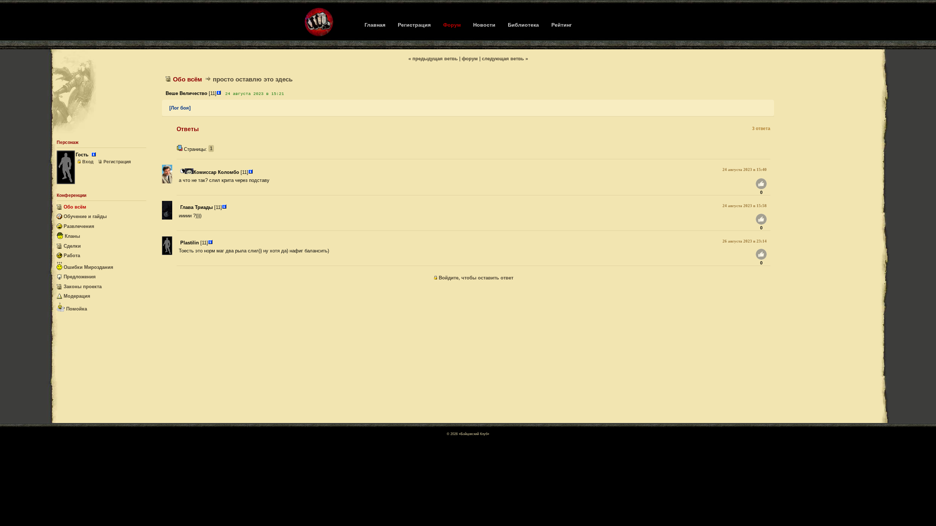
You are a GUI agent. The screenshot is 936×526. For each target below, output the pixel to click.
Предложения (79, 276)
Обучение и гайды (84, 216)
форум (470, 58)
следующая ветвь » (505, 58)
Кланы (71, 236)
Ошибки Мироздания (87, 267)
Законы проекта (82, 286)
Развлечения (78, 226)
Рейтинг (561, 25)
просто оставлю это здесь (252, 79)
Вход (88, 161)
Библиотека (523, 25)
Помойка (76, 309)
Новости (484, 25)
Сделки (71, 246)
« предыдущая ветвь (433, 58)
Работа (71, 255)
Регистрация (414, 25)
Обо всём (74, 207)
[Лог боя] (179, 108)
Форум (452, 25)
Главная (375, 25)
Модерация (76, 296)
